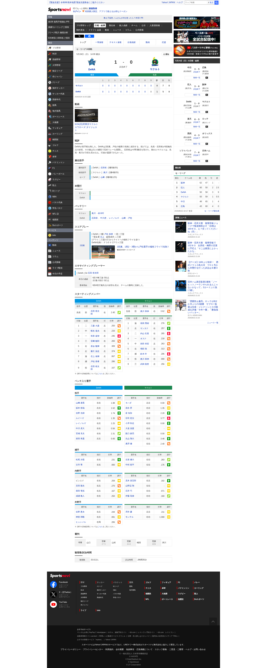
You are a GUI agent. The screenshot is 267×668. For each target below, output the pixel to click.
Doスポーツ (199, 599)
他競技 (181, 599)
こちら (100, 373)
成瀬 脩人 (80, 496)
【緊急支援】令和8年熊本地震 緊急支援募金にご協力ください (76, 2)
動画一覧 (196, 78)
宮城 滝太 (80, 433)
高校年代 (100, 597)
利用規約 (109, 649)
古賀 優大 (129, 459)
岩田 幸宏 (144, 344)
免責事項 (130, 649)
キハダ (128, 403)
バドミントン (183, 588)
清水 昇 (128, 408)
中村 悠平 (129, 465)
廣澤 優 (128, 443)
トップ (83, 42)
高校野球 (84, 594)
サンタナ (144, 328)
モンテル (129, 517)
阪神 (183, 183)
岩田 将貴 (80, 438)
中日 (183, 201)
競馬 (130, 586)
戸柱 (130, 218)
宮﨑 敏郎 (95, 341)
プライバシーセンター (93, 649)
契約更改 (80, 30)
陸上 (196, 594)
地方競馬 (132, 590)
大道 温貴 (129, 428)
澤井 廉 (128, 512)
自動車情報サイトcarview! (87, 636)
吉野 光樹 (80, 413)
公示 (144, 25)
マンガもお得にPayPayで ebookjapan (91, 632)
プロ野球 (84, 586)
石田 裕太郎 (93, 273)
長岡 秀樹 (144, 323)
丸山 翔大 (129, 438)
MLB (82, 590)
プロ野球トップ (83, 25)
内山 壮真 (144, 333)
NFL (147, 599)
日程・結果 (100, 25)
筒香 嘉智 (95, 336)
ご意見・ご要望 (176, 649)
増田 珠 (143, 349)
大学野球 (84, 597)
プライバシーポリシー (71, 649)
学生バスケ (117, 597)
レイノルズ (114, 218)
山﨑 (103, 177)
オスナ (143, 338)
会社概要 (120, 649)
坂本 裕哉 (80, 408)
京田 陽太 (80, 486)
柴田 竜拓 (80, 491)
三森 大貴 (95, 326)
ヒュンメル (81, 522)
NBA (114, 590)
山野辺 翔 (129, 486)
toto (98, 610)
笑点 (211, 2)
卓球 (163, 588)
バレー (197, 582)
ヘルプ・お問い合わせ (196, 649)
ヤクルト (79, 86)
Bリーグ (116, 586)
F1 (179, 582)
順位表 (112, 25)
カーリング (198, 588)
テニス (148, 588)
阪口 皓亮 (129, 433)
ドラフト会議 (95, 30)
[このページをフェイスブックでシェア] (89, 36)
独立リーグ (84, 601)
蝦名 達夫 (95, 331)
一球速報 (99, 42)
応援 (164, 42)
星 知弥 (128, 413)
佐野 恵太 (80, 512)
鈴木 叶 (143, 354)
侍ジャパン (84, 605)
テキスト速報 (115, 42)
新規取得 (93, 8)
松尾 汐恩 (80, 459)
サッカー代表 (101, 594)
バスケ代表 (117, 594)
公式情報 (139, 30)
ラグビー (181, 594)
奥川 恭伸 (144, 311)
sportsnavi (60, 576)
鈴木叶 (101, 213)
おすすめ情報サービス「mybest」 (90, 639)
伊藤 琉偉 (129, 496)
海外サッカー (101, 590)
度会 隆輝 (95, 346)
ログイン (77, 11)
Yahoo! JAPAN (168, 2)
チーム (134, 25)
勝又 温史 (95, 351)
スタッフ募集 (161, 649)
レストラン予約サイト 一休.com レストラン (156, 632)
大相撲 (164, 594)
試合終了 (196, 72)
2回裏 (82, 245)
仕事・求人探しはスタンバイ (139, 636)
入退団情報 (155, 25)
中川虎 (103, 218)
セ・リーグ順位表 (211, 211)
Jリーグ (99, 586)
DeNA (78, 92)
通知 (167, 54)
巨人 (183, 187)
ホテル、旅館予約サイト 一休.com (122, 632)
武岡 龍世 (144, 364)
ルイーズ (80, 418)
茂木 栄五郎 (130, 480)
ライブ (83, 610)
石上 (102, 237)
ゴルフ (148, 582)
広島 (183, 206)
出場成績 (131, 42)
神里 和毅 (80, 517)
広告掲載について (144, 649)
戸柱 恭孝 (108, 234)
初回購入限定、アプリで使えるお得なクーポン (106, 11)
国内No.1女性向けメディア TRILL (165, 636)
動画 (107, 30)
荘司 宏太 (129, 418)
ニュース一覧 (212, 323)
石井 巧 (128, 491)
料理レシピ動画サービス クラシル (112, 636)
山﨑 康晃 (80, 403)
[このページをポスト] (79, 36)
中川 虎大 (80, 428)
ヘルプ (180, 2)
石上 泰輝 (95, 356)
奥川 (105, 172)
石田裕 (104, 167)
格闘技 (148, 594)
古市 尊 (79, 465)
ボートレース (167, 599)
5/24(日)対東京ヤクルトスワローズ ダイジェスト (86, 127)
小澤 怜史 (129, 423)
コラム (128, 30)
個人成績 (123, 25)
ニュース (117, 30)
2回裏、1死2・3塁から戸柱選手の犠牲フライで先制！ (143, 246)
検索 (216, 3)
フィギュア (166, 582)
